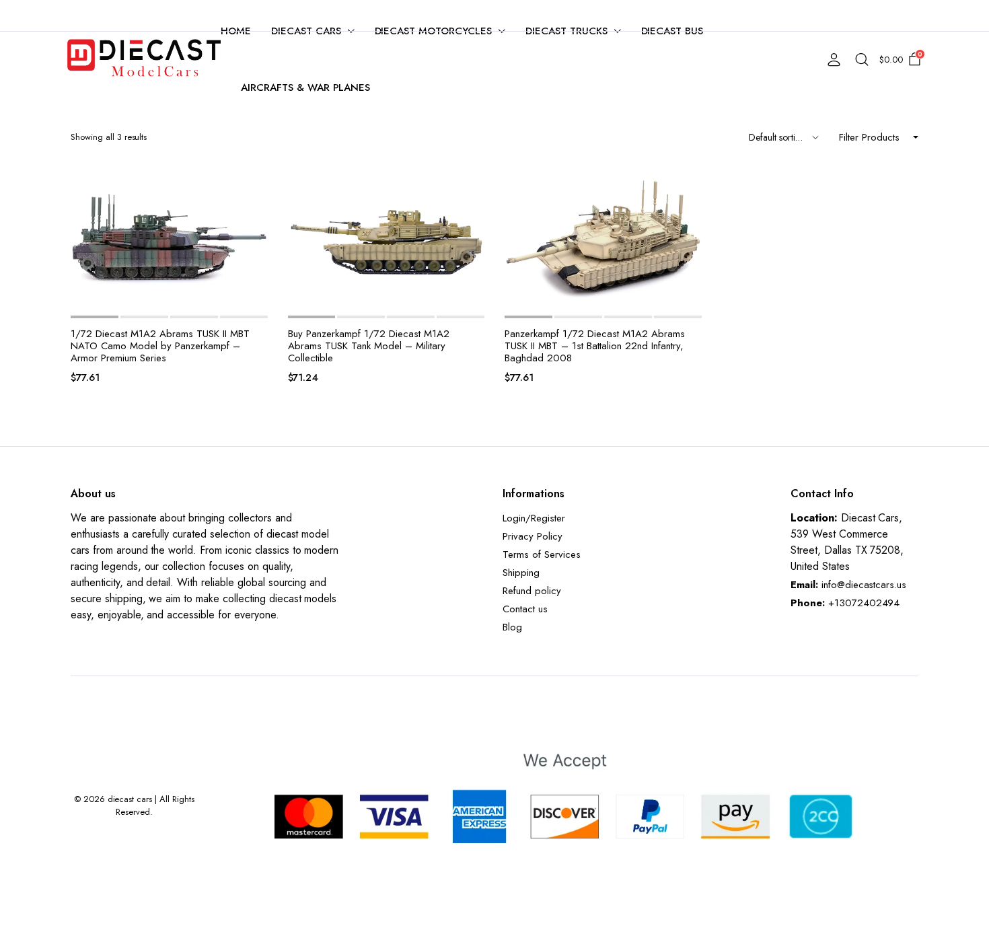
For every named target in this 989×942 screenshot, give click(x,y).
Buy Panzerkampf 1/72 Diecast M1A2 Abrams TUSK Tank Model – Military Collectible (368, 345)
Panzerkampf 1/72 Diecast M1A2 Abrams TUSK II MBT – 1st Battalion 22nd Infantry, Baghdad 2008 (595, 345)
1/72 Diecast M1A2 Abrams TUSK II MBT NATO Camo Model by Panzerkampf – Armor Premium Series (160, 345)
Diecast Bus (672, 31)
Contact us (525, 609)
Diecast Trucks (566, 31)
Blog (512, 627)
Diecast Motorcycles (433, 31)
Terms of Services (542, 554)
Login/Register (534, 518)
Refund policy (532, 590)
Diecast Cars (306, 31)
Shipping (521, 572)
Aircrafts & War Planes (305, 87)
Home (236, 31)
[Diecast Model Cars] (144, 59)
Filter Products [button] (869, 137)
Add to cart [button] (256, 213)
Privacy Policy (532, 536)
